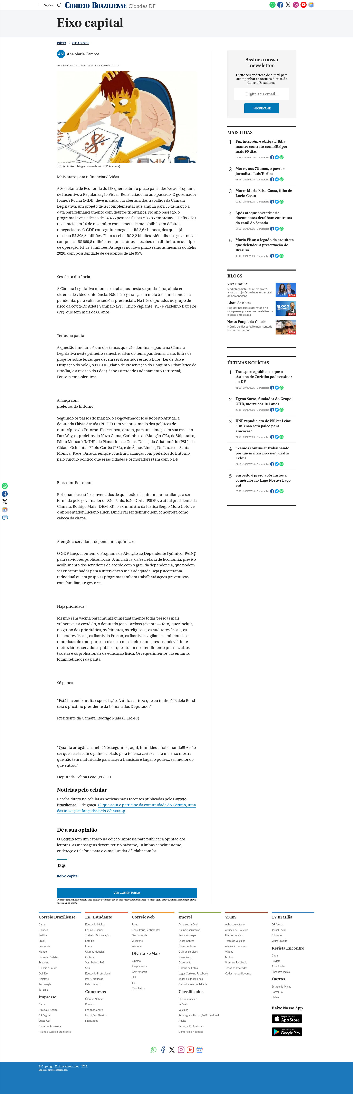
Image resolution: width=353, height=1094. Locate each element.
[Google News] (311, 7)
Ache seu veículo (235, 924)
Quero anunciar (188, 999)
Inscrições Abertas (96, 1015)
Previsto (90, 1004)
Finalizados (91, 1020)
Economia (44, 946)
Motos (229, 957)
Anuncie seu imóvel (190, 930)
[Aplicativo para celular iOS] (287, 1019)
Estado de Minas (281, 986)
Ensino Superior (94, 930)
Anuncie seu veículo (236, 930)
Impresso (48, 997)
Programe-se (139, 966)
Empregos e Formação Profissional (199, 1015)
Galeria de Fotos (188, 968)
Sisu (87, 968)
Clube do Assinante (50, 1026)
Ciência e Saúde (48, 968)
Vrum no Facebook (236, 962)
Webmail (137, 946)
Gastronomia (139, 935)
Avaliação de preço (236, 946)
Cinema (136, 960)
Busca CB (44, 1020)
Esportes (44, 962)
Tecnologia (45, 984)
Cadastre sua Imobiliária (193, 984)
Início (61, 43)
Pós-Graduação (94, 978)
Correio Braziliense (57, 917)
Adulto (182, 1020)
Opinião (43, 973)
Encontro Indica (281, 971)
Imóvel (185, 917)
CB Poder (277, 935)
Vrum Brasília (279, 940)
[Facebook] (280, 7)
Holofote (44, 978)
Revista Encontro (288, 948)
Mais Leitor (138, 988)
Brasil (42, 940)
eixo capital (69, 876)
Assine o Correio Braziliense (55, 1031)
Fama (135, 924)
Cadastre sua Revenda (238, 973)
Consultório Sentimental (146, 930)
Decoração (185, 962)
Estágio (89, 940)
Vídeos (229, 951)
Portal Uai (277, 991)
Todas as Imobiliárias (191, 978)
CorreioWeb (143, 917)
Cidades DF (142, 6)
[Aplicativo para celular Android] (287, 1032)
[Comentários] (5, 519)
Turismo (43, 989)
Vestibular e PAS (94, 962)
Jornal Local (279, 930)
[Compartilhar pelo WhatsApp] (281, 158)
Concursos (95, 991)
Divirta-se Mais (146, 953)
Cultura (89, 957)
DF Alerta (277, 924)
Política (43, 935)
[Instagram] (296, 7)
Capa (42, 924)
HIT (134, 977)
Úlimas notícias (187, 946)
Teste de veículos (235, 940)
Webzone (137, 940)
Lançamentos (186, 940)
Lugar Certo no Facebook (193, 973)
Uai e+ (275, 997)
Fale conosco (92, 984)
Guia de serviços (188, 951)
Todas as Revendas (236, 968)
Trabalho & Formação (97, 935)
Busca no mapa (187, 935)
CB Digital (44, 1015)
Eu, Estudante (98, 917)
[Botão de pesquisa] (58, 5)
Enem (88, 946)
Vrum (230, 917)
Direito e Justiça (48, 1009)
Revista (276, 960)
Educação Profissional (98, 973)
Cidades (43, 930)
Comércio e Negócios (191, 1031)
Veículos (183, 1009)
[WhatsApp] (272, 7)
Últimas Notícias (94, 951)
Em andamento (94, 1009)
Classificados (191, 991)
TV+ (134, 982)
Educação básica (94, 924)
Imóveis (183, 1004)
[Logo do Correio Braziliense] (95, 5)
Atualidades (279, 966)
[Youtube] (303, 7)
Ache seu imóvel (188, 924)
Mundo (43, 951)
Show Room (185, 957)
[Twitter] (288, 7)
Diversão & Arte (48, 957)
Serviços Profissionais (191, 1026)
